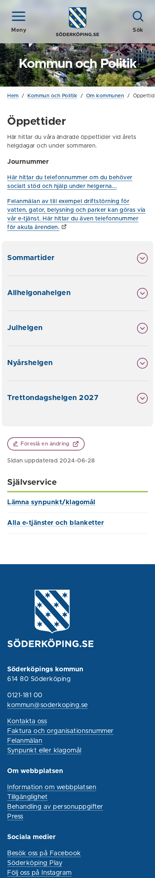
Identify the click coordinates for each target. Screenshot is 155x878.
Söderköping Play (34, 863)
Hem (13, 95)
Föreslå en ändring (45, 444)
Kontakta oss (27, 721)
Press (15, 816)
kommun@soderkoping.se (47, 705)
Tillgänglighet (27, 797)
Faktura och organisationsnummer (60, 731)
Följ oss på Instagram (39, 873)
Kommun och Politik (52, 95)
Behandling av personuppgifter (55, 807)
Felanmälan (24, 741)
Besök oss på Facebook (44, 853)
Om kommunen (105, 95)
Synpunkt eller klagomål (44, 750)
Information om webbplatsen (51, 787)
